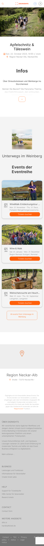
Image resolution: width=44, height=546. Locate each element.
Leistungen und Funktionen (12, 470)
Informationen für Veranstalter (14, 474)
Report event (18, 409)
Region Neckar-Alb (22, 375)
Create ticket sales (9, 477)
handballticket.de (9, 526)
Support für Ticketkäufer (11, 491)
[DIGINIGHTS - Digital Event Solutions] (22, 3)
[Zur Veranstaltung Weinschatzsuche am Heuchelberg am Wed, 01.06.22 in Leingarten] (22, 279)
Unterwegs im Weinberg (22, 156)
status (13, 540)
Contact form (7, 511)
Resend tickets (8, 497)
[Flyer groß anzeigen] (22, 22)
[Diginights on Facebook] (34, 537)
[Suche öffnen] (3, 3)
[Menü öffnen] (35, 3)
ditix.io (4, 522)
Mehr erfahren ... (8, 454)
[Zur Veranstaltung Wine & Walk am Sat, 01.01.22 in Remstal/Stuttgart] (22, 235)
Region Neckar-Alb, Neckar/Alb (23, 57)
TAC (15, 537)
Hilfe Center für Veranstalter (13, 494)
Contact (5, 537)
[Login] (40, 3)
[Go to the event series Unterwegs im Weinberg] (22, 139)
